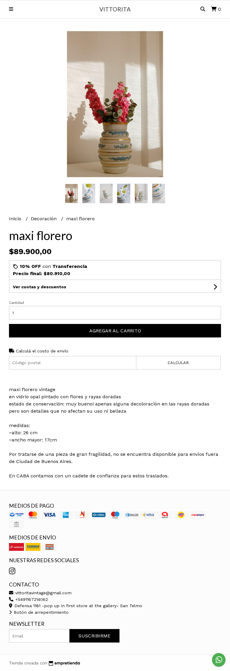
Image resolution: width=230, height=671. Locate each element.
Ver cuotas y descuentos (39, 286)
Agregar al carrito (115, 331)
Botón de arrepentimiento (40, 612)
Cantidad (16, 303)
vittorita (115, 9)
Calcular (178, 363)
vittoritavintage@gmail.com (43, 592)
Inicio (16, 218)
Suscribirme (94, 636)
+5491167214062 (31, 599)
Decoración (44, 218)
